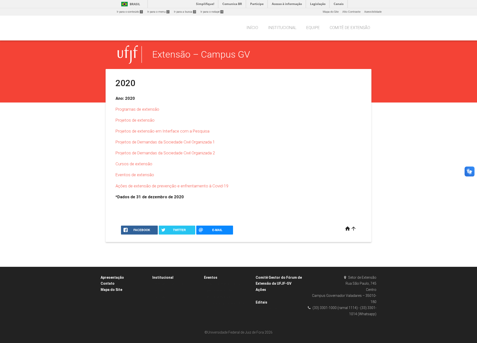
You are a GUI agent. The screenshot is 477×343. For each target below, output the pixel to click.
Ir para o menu (158, 11)
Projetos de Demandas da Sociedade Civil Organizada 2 (165, 152)
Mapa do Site (331, 11)
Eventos (210, 277)
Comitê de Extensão (350, 27)
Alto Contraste (351, 11)
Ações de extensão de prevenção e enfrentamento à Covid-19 (172, 185)
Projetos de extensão (135, 120)
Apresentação (112, 277)
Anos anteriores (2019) (272, 308)
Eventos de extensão (135, 174)
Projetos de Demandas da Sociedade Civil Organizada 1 (165, 141)
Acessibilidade (373, 11)
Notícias (160, 297)
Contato (108, 283)
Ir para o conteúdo (129, 11)
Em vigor (263, 296)
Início (252, 27)
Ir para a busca (184, 11)
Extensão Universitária (169, 283)
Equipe (313, 27)
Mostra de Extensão (219, 297)
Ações (261, 290)
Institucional (282, 27)
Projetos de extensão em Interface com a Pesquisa (162, 131)
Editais (261, 302)
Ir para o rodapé (211, 11)
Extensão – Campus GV (201, 54)
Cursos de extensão (134, 163)
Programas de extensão (137, 109)
